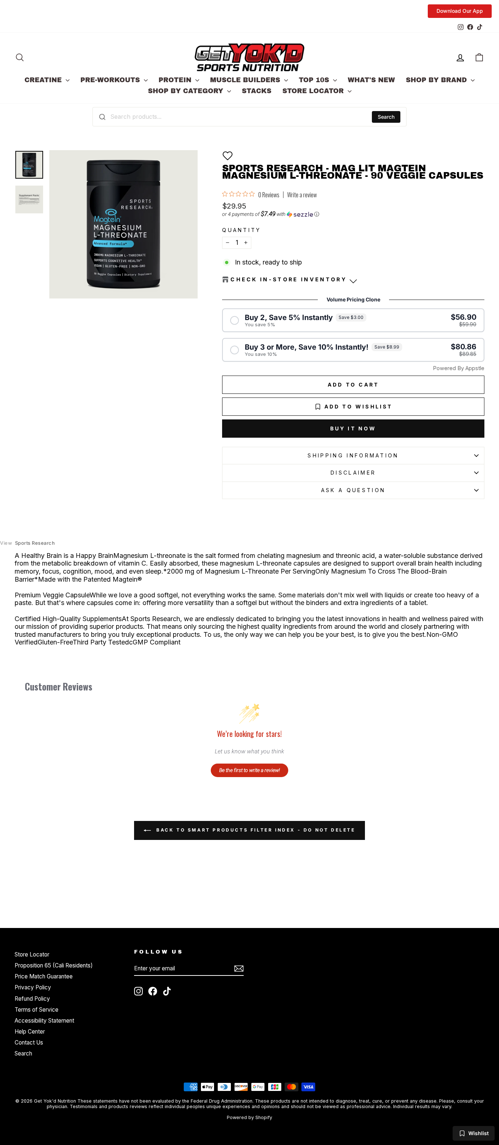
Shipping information (353, 455)
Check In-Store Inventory (289, 279)
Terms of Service (36, 1009)
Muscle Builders (246, 80)
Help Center (30, 1031)
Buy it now (353, 428)
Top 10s (315, 80)
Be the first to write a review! (249, 770)
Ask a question (353, 490)
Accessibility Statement (44, 1020)
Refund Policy (32, 998)
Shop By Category (186, 91)
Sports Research (27, 543)
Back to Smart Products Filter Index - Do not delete (254, 830)
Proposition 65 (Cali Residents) (54, 965)
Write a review (302, 194)
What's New (371, 80)
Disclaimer (353, 472)
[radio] (353, 320)
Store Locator (314, 91)
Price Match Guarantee (44, 976)
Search (386, 117)
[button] (227, 155)
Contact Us (29, 1042)
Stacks (256, 91)
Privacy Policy (33, 987)
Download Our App (460, 11)
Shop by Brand (437, 80)
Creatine (44, 80)
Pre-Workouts (111, 80)
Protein (176, 80)
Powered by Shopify (249, 1117)
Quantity (241, 230)
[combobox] (249, 116)
